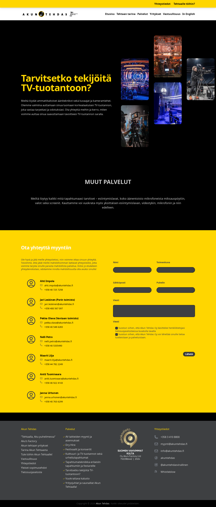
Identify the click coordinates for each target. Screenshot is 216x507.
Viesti (116, 300)
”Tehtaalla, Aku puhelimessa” (38, 436)
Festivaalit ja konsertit (78, 449)
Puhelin (161, 282)
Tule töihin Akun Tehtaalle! (36, 454)
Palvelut (142, 14)
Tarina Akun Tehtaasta (34, 450)
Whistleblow (168, 472)
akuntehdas (168, 458)
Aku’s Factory (29, 441)
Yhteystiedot (162, 4)
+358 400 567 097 (53, 308)
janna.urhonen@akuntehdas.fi (60, 397)
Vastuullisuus (171, 14)
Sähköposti (119, 282)
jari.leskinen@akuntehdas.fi (59, 304)
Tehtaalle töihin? (184, 4)
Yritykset (155, 14)
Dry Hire (70, 445)
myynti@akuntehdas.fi (174, 444)
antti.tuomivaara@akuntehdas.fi (61, 378)
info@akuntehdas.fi (172, 451)
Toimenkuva (163, 262)
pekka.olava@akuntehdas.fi (58, 322)
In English (188, 14)
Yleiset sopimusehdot (34, 467)
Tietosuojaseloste (31, 472)
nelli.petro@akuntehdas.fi (58, 341)
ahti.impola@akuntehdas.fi (58, 285)
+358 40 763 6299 (53, 401)
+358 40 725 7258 (53, 289)
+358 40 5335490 (53, 345)
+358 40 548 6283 (53, 326)
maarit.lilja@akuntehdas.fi (58, 359)
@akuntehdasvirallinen (174, 465)
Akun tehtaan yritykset (34, 445)
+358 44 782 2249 (53, 364)
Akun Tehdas (102, 503)
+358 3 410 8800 (170, 437)
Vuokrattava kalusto (77, 478)
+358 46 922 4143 (53, 382)
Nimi (115, 262)
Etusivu (110, 14)
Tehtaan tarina (126, 14)
